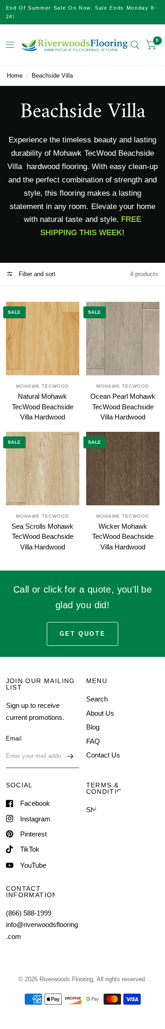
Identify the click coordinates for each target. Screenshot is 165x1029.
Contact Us (103, 755)
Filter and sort (36, 274)
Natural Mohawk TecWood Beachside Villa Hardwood (42, 406)
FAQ (93, 741)
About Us (100, 713)
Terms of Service (111, 824)
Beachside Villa (52, 75)
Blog (92, 727)
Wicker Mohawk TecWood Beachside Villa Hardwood (123, 536)
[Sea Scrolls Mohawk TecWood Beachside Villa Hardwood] (42, 468)
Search (97, 699)
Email (14, 738)
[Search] (135, 45)
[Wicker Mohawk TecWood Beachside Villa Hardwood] (123, 468)
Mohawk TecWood (42, 386)
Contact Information (115, 838)
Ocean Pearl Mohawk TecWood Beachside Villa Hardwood (122, 406)
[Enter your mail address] (70, 756)
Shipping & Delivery (115, 810)
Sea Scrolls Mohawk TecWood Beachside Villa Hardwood (42, 536)
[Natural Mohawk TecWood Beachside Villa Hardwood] (42, 338)
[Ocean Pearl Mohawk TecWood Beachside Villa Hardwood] (123, 338)
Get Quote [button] (82, 633)
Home (14, 75)
